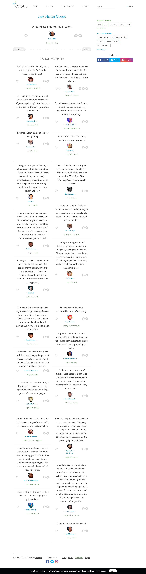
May (28, 375)
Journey (36, 151)
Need (31, 408)
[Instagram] (56, 561)
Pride (36, 253)
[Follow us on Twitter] (114, 60)
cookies (42, 571)
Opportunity (73, 128)
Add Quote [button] (79, 558)
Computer (114, 25)
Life (29, 205)
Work (72, 362)
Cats (56, 43)
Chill (128, 25)
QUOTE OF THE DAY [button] (67, 6)
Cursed (75, 154)
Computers (69, 154)
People (29, 125)
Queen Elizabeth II (113, 41)
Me (79, 128)
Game (32, 375)
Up (27, 297)
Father (122, 25)
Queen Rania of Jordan (105, 37)
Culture (71, 515)
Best (30, 88)
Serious (75, 403)
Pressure (36, 484)
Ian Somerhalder (121, 37)
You (32, 151)
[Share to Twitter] (80, 35)
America (67, 95)
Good (32, 125)
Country (65, 326)
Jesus (65, 234)
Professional (36, 88)
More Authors (101, 49)
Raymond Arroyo (104, 45)
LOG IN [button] (131, 6)
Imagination (35, 297)
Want (36, 375)
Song (27, 484)
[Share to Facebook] (76, 35)
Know (30, 297)
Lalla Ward (101, 41)
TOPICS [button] (35, 6)
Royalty (77, 326)
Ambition (76, 515)
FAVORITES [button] (85, 6)
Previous (20, 49)
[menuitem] (64, 558)
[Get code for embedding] (59, 88)
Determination (32, 440)
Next (85, 49)
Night (27, 408)
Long (31, 344)
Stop (75, 362)
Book (35, 205)
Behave (39, 440)
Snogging (36, 408)
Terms (64, 558)
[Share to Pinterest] (86, 88)
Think (28, 151)
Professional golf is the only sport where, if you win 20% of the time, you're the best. (33, 70)
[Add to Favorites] (26, 35)
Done (32, 253)
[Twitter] (52, 561)
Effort (72, 95)
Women (36, 344)
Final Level (38, 558)
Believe (26, 440)
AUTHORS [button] (50, 6)
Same (76, 95)
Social (48, 43)
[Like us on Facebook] (103, 60)
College (71, 198)
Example (76, 234)
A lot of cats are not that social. (71, 523)
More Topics (101, 28)
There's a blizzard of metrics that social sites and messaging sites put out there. (32, 495)
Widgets (87, 558)
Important (66, 128)
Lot (53, 43)
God (67, 198)
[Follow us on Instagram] (126, 60)
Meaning (70, 234)
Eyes (75, 198)
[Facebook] (47, 561)
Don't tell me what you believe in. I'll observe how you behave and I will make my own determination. (33, 422)
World (68, 362)
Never (31, 484)
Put (32, 514)
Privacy (70, 558)
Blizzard (36, 514)
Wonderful (72, 326)
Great (36, 125)
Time (26, 88)
